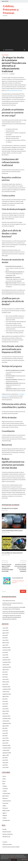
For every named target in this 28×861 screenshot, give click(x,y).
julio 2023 (5, 672)
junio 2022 (5, 701)
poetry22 (13, 73)
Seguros (4, 813)
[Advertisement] (14, 33)
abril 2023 (5, 677)
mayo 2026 (5, 628)
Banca (4, 781)
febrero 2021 (6, 740)
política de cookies (13, 857)
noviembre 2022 (7, 689)
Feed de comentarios (8, 834)
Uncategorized (5, 54)
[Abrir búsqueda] (24, 50)
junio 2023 (5, 674)
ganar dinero (6, 796)
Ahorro (4, 776)
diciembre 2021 (6, 716)
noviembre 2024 (7, 650)
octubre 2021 (6, 721)
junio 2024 (5, 652)
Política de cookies (7, 844)
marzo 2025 (5, 640)
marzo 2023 (5, 679)
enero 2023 (5, 684)
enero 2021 (5, 743)
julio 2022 (5, 699)
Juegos (4, 805)
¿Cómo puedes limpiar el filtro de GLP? (12, 530)
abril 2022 (5, 706)
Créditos (5, 791)
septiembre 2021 (7, 723)
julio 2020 (5, 757)
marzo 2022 (5, 708)
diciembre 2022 (6, 686)
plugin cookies (24, 859)
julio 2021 (5, 728)
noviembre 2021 (7, 718)
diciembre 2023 (6, 659)
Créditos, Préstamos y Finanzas (11, 9)
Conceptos (5, 788)
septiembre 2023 (7, 667)
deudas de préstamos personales (14, 90)
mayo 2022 (5, 703)
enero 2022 (5, 713)
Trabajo (4, 818)
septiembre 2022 (7, 694)
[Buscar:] (14, 591)
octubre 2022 (6, 691)
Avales (4, 778)
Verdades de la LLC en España (10, 508)
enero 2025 (5, 645)
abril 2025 (5, 637)
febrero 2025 (6, 642)
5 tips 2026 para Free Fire (9, 600)
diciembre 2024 (6, 647)
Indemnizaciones (7, 800)
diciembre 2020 (6, 745)
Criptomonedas (6, 793)
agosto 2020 (6, 755)
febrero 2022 (6, 711)
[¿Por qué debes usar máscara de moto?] (14, 543)
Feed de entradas (7, 831)
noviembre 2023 (7, 662)
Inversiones (5, 803)
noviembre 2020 (7, 747)
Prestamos (5, 808)
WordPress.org (6, 836)
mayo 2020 (5, 762)
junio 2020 (5, 760)
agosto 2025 (6, 632)
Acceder (5, 829)
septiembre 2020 (7, 752)
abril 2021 (5, 735)
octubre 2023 (6, 664)
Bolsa (4, 783)
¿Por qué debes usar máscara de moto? (12, 553)
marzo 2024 (5, 657)
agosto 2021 (6, 725)
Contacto (5, 842)
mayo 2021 (5, 733)
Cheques (5, 786)
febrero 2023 (6, 681)
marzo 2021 (5, 738)
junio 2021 (5, 730)
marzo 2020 (5, 767)
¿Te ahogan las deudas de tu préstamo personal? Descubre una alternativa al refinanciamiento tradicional (12, 617)
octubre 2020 (6, 750)
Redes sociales (6, 810)
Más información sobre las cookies (11, 846)
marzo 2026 (5, 630)
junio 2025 (5, 635)
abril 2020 (5, 765)
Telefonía (5, 815)
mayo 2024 (5, 655)
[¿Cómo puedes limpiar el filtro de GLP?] (14, 521)
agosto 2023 (6, 669)
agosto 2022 (6, 696)
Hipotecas (5, 798)
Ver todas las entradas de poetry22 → (18, 581)
